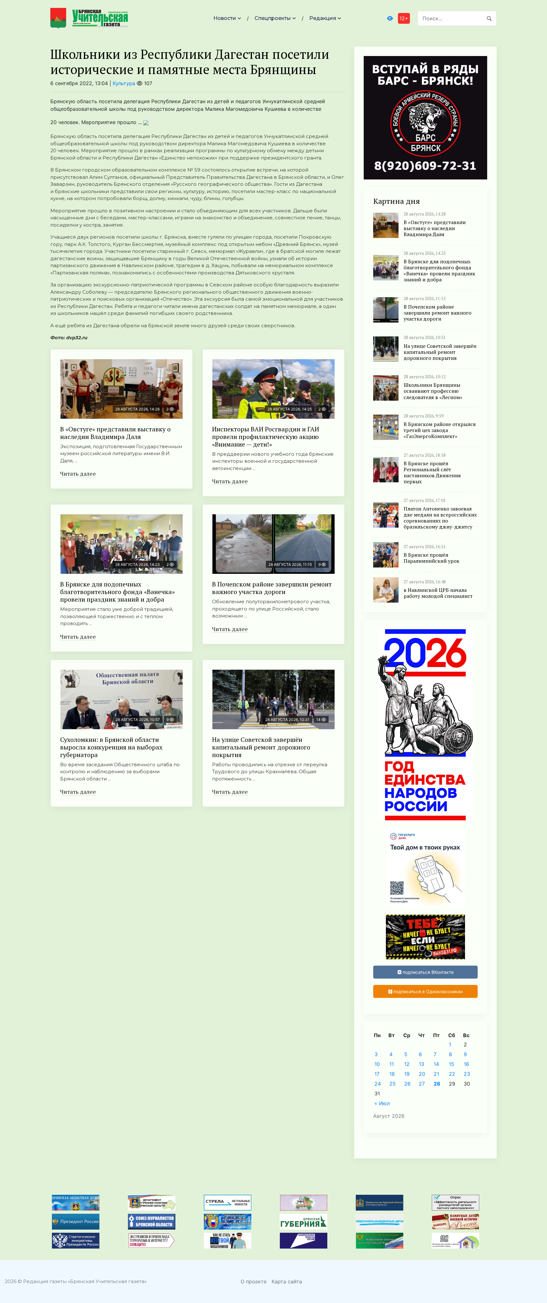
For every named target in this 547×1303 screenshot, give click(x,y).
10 (377, 1064)
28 (437, 1084)
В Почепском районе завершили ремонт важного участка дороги (272, 588)
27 (422, 1084)
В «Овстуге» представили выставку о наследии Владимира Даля (115, 433)
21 (436, 1074)
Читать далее (78, 473)
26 (407, 1084)
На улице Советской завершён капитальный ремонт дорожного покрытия (261, 747)
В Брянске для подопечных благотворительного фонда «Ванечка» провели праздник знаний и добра (117, 592)
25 (392, 1084)
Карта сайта (287, 1281)
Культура (124, 83)
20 (422, 1074)
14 (436, 1064)
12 (407, 1064)
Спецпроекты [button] (273, 18)
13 (421, 1064)
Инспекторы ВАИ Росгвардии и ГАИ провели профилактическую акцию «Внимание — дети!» (265, 436)
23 (467, 1074)
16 (466, 1064)
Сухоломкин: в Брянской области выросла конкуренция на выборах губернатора (111, 747)
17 (377, 1074)
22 (452, 1074)
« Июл (382, 1103)
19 (407, 1074)
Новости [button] (224, 18)
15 (451, 1064)
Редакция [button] (322, 18)
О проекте (254, 1281)
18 (392, 1074)
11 (391, 1064)
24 (377, 1084)
